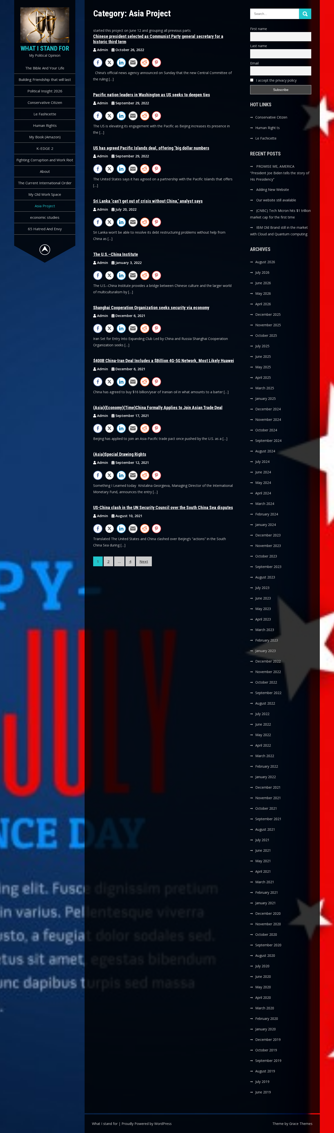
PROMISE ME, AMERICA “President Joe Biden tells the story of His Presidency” (279, 173)
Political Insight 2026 (44, 90)
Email (254, 63)
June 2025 (263, 356)
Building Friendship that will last (45, 79)
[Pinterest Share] (156, 62)
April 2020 (263, 997)
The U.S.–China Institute (115, 254)
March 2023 (264, 629)
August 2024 (265, 451)
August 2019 (265, 1071)
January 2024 (265, 524)
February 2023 (266, 640)
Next (144, 561)
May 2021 (263, 861)
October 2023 (266, 556)
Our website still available (276, 200)
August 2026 (265, 262)
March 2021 (264, 882)
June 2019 (263, 1092)
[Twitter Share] (109, 62)
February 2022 (266, 766)
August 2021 (265, 829)
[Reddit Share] (144, 62)
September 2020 (268, 945)
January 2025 (265, 398)
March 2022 (264, 755)
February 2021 (266, 892)
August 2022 (265, 703)
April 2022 (263, 745)
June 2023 (263, 598)
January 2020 (265, 1029)
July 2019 (262, 1081)
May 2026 (263, 293)
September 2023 (268, 566)
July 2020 (262, 966)
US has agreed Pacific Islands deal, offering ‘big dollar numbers (151, 148)
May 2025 (263, 367)
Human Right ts (267, 127)
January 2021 (265, 903)
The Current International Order (45, 182)
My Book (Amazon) (45, 136)
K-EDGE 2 (44, 148)
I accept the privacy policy (276, 80)
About (45, 171)
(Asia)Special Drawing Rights (119, 454)
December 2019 (268, 1039)
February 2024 (266, 514)
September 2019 (268, 1060)
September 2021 (268, 819)
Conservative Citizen (45, 102)
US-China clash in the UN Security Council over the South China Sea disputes (163, 507)
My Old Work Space (44, 194)
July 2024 (262, 461)
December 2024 (268, 409)
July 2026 (262, 272)
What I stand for (45, 48)
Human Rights (45, 125)
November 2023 (268, 545)
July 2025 (262, 346)
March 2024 (264, 503)
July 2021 (262, 840)
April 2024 (263, 493)
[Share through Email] (133, 62)
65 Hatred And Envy (45, 228)
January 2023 (265, 650)
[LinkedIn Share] (121, 62)
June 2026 (263, 283)
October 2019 (266, 1050)
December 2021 (268, 787)
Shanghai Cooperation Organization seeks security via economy (151, 307)
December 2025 (268, 314)
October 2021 (266, 808)
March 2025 (264, 388)
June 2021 (263, 850)
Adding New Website (272, 189)
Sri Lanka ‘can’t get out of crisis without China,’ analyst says (148, 201)
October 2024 (266, 430)
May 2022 (263, 734)
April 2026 (263, 304)
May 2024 (263, 482)
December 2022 (268, 661)
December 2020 (268, 913)
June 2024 (263, 472)
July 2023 (262, 587)
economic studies (44, 217)
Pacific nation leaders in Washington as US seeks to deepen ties (151, 94)
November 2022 (268, 671)
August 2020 (265, 955)
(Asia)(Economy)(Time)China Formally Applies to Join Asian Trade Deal (158, 407)
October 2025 (266, 335)
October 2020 (266, 934)
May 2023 (263, 608)
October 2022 (266, 682)
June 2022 (263, 724)
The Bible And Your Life (44, 67)
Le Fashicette (44, 113)
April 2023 (263, 619)
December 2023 (268, 535)
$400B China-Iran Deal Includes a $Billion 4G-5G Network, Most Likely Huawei (163, 360)
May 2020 (263, 987)
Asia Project (45, 205)
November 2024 (268, 419)
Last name (258, 46)
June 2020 (263, 976)
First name (258, 28)
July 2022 (262, 713)
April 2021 (263, 871)
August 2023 (265, 577)
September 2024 (268, 440)
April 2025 (263, 377)
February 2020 (266, 1018)
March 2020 (264, 1008)
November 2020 (268, 924)
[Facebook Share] (97, 62)
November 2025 (268, 325)
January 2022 (265, 776)
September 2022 (268, 692)
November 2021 (268, 797)
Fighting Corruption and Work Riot (44, 159)
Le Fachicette (266, 138)
